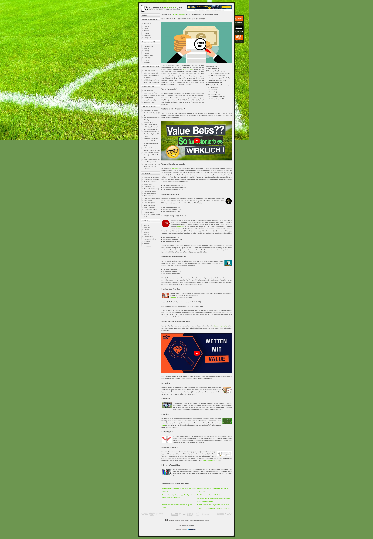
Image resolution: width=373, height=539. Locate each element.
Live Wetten (146, 244)
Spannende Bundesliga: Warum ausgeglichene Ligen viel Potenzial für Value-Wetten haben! (177, 496)
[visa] (144, 514)
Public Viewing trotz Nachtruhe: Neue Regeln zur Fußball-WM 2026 (151, 155)
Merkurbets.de (147, 24)
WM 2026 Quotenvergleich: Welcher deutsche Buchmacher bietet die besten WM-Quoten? (151, 127)
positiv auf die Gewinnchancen (211, 460)
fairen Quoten (180, 227)
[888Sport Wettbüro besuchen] (239, 39)
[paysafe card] (167, 514)
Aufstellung (214, 92)
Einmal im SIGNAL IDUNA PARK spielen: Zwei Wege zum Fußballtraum (152, 166)
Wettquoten (146, 48)
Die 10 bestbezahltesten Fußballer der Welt (152, 216)
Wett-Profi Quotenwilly (149, 205)
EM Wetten (146, 60)
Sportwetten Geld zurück (150, 191)
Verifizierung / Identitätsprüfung (151, 177)
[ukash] (182, 514)
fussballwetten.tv (190, 525)
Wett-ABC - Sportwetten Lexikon (151, 95)
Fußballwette (175, 168)
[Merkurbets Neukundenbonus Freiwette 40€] (209, 10)
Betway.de (146, 33)
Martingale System (148, 196)
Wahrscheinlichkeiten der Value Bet (220, 73)
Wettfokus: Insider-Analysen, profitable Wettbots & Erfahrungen (152, 149)
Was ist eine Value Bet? (213, 69)
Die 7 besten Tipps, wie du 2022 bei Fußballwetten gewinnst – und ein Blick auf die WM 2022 (213, 499)
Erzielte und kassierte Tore (218, 97)
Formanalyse (214, 87)
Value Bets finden (148, 200)
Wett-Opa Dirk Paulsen (149, 207)
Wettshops (146, 234)
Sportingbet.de (147, 38)
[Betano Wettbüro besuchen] (239, 21)
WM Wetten (146, 62)
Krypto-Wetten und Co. (149, 98)
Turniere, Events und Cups (150, 100)
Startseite (174, 14)
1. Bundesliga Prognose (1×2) (151, 71)
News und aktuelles (148, 91)
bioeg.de (191, 520)
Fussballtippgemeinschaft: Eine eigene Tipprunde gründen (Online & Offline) (152, 134)
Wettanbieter (147, 227)
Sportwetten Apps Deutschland (151, 179)
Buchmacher (147, 241)
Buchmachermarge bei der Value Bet (220, 78)
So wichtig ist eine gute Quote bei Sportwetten (209, 495)
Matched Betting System (150, 193)
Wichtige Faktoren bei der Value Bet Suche (218, 85)
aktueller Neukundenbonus (150, 182)
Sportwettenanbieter (148, 237)
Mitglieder (207, 520)
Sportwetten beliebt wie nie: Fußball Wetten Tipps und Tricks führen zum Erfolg (213, 489)
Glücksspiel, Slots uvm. (149, 102)
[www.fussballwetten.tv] (163, 9)
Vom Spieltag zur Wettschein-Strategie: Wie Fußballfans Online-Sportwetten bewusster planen (151, 142)
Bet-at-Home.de (147, 35)
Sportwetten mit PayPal (149, 186)
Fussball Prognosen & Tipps (150, 66)
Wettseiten (146, 225)
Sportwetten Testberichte (150, 239)
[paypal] (228, 514)
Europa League (147, 58)
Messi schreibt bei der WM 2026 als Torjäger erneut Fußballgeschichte (151, 120)
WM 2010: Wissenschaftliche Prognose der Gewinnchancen (213, 505)
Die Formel (173, 298)
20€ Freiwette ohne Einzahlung (151, 189)
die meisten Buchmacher (220, 326)
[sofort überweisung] (159, 514)
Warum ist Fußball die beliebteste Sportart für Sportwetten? (152, 161)
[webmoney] (205, 514)
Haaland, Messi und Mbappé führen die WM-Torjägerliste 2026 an (152, 113)
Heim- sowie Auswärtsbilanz (218, 99)
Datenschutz (196, 520)
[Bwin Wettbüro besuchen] (239, 30)
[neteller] (212, 514)
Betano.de (146, 26)
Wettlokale (146, 232)
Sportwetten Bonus (148, 46)
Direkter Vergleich (215, 94)
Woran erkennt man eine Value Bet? (217, 80)
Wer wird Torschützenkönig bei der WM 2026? (151, 76)
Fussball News (181, 14)
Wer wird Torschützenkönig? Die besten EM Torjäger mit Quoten (177, 506)
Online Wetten (147, 246)
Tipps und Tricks (188, 69)
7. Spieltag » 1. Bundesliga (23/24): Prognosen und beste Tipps (213, 508)
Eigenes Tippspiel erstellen (150, 210)
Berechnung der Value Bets (214, 83)
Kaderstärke (214, 90)
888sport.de (146, 31)
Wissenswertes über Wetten (150, 93)
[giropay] (174, 514)
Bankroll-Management (149, 203)
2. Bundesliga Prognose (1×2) (151, 73)
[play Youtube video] (196, 140)
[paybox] (197, 514)
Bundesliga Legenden (149, 212)
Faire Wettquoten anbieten (218, 76)
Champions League (148, 55)
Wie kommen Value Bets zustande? (216, 71)
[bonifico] (220, 514)
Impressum (202, 520)
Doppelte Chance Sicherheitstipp (152, 198)
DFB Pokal (146, 53)
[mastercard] (152, 514)
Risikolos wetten (148, 184)
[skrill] (190, 514)
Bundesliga (146, 51)
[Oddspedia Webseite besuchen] (192, 529)
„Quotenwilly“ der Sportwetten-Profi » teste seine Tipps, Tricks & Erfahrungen (179, 489)
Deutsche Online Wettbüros (150, 20)
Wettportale (146, 230)
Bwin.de (146, 28)
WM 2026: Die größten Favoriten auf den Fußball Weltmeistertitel (151, 81)
